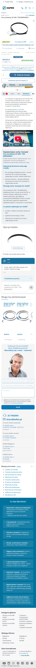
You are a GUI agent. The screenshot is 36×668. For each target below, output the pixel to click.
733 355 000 (6, 448)
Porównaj (21, 48)
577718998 (6, 438)
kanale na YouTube (18, 109)
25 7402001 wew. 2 (8, 457)
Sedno (12, 94)
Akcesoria (26, 93)
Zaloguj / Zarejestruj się (25, 2)
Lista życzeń (8, 48)
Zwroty (4, 638)
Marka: (30, 15)
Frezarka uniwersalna (12, 480)
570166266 (6, 459)
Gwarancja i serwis (8, 643)
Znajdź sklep (9, 2)
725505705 (6, 427)
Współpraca (23, 636)
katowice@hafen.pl (7, 461)
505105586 (13, 427)
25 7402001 (13, 415)
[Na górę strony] (3, 93)
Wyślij (18, 407)
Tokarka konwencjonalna (13, 472)
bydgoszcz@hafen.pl (7, 450)
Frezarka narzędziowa (12, 482)
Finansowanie (6, 640)
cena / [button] (6, 62)
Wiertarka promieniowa (13, 490)
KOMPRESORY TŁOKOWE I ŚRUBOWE (25, 624)
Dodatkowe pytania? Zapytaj (17, 80)
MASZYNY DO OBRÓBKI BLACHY (8, 620)
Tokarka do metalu (11, 470)
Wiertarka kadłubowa (12, 487)
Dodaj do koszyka (23, 75)
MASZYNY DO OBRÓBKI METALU (8, 616)
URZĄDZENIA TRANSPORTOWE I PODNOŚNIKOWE (23, 617)
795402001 (13, 438)
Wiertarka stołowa (11, 485)
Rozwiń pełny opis (18, 248)
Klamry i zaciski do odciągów (27, 12)
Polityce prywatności (18, 403)
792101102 (20, 427)
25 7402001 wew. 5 (8, 436)
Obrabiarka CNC (10, 495)
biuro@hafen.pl (14, 419)
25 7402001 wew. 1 (8, 425)
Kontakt (21, 640)
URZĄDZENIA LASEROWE (25, 627)
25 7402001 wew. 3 (8, 446)
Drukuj (32, 48)
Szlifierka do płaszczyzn (13, 492)
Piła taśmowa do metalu (13, 475)
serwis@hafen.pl (6, 440)
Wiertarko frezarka (11, 477)
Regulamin (5, 636)
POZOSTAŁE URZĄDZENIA (25, 621)
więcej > (32, 42)
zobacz (19, 466)
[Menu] (33, 8)
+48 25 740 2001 (25, 655)
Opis (18, 94)
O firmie (21, 638)
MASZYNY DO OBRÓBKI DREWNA (8, 624)
